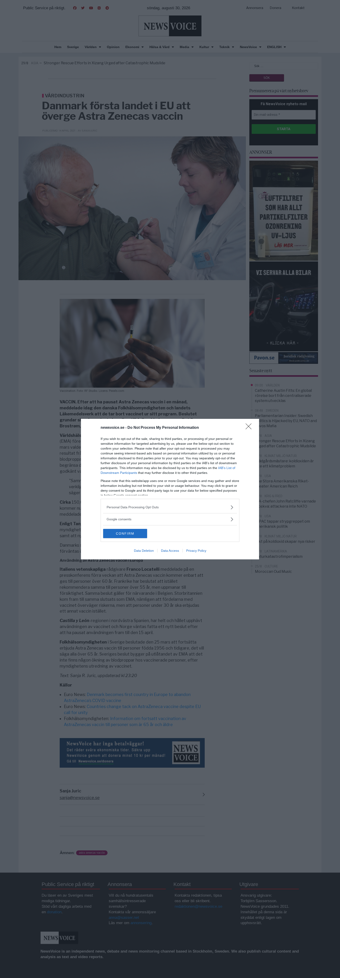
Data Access (170, 550)
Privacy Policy (196, 550)
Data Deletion (144, 550)
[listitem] (170, 507)
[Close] (250, 427)
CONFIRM (125, 533)
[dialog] (170, 489)
